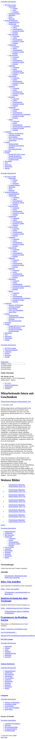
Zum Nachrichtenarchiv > (9, 632)
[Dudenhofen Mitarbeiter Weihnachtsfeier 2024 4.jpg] (19, 496)
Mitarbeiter (12, 15)
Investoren (8, 151)
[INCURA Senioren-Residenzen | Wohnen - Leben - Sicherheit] (4, 362)
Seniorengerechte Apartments (21, 114)
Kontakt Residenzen (15, 156)
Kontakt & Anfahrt (18, 31)
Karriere (7, 142)
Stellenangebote (13, 144)
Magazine (12, 19)
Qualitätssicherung (14, 13)
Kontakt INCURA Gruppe (17, 154)
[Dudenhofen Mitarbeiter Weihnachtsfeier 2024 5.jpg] (19, 516)
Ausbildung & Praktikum (16, 145)
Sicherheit (15, 12)
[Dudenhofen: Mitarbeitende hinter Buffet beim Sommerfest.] (17, 577)
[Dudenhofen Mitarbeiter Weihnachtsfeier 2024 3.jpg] (19, 491)
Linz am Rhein (13, 55)
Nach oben (4, 737)
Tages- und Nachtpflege (16, 138)
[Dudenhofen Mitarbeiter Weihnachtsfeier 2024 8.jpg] (19, 511)
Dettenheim (12, 107)
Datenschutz (8, 166)
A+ (2, 365)
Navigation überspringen (8, 1)
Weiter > (10, 589)
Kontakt (7, 152)
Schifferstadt (12, 24)
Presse (10, 17)
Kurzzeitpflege (13, 137)
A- (1, 369)
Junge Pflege (12, 140)
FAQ (6, 163)
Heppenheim (12, 76)
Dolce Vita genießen (11, 581)
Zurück (3, 525)
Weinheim (12, 86)
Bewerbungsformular (15, 149)
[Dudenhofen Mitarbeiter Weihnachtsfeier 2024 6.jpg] (19, 501)
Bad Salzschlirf (13, 34)
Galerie (14, 27)
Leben (14, 10)
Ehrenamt (11, 147)
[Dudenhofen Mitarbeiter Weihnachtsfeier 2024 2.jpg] (19, 486)
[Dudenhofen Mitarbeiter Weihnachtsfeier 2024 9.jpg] (19, 521)
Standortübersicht (14, 22)
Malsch (11, 119)
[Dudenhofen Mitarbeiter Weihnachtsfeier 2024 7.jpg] (19, 506)
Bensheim (12, 97)
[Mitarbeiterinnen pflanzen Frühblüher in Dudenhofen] (17, 613)
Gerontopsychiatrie (14, 135)
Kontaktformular (14, 159)
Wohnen (15, 8)
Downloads (8, 161)
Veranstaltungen (17, 29)
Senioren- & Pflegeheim (16, 133)
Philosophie (12, 6)
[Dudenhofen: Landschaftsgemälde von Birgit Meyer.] (17, 594)
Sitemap (7, 168)
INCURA (8, 383)
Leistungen (15, 26)
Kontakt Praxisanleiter (15, 158)
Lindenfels (12, 66)
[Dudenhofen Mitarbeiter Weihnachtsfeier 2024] (16, 401)
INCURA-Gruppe (10, 5)
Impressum (8, 165)
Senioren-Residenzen (11, 20)
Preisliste (15, 32)
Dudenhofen (12, 45)
